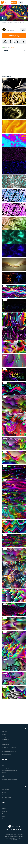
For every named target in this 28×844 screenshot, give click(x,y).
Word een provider (6, 796)
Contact (4, 791)
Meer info (6, 50)
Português (4, 810)
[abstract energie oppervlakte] (13, 139)
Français (4, 815)
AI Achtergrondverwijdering (9, 751)
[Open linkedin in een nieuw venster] (11, 828)
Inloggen (21, 2)
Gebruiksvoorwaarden (10, 838)
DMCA (3, 764)
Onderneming (5, 738)
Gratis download (14, 35)
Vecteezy (4, 733)
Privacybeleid (19, 838)
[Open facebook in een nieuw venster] (6, 828)
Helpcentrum (5, 789)
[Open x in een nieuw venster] (18, 828)
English (4, 805)
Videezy (4, 736)
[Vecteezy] (2, 2)
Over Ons (4, 794)
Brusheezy (4, 731)
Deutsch (4, 813)
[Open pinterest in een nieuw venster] (13, 828)
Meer (3, 818)
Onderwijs (4, 741)
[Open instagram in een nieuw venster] (8, 828)
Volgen (23, 30)
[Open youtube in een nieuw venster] (20, 828)
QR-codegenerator (6, 753)
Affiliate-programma (7, 767)
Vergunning (5, 762)
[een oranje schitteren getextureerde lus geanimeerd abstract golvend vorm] (13, 125)
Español (4, 808)
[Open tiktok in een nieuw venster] (15, 828)
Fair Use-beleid (13, 839)
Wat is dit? (12, 47)
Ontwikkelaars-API (6, 744)
